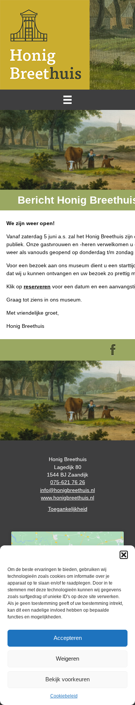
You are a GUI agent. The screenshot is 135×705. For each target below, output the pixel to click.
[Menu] (67, 100)
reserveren (37, 286)
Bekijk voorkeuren (67, 679)
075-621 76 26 (67, 482)
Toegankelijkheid (67, 509)
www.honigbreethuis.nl (67, 498)
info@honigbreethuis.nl (67, 490)
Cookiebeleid (64, 696)
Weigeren (67, 658)
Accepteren (68, 638)
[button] (124, 555)
